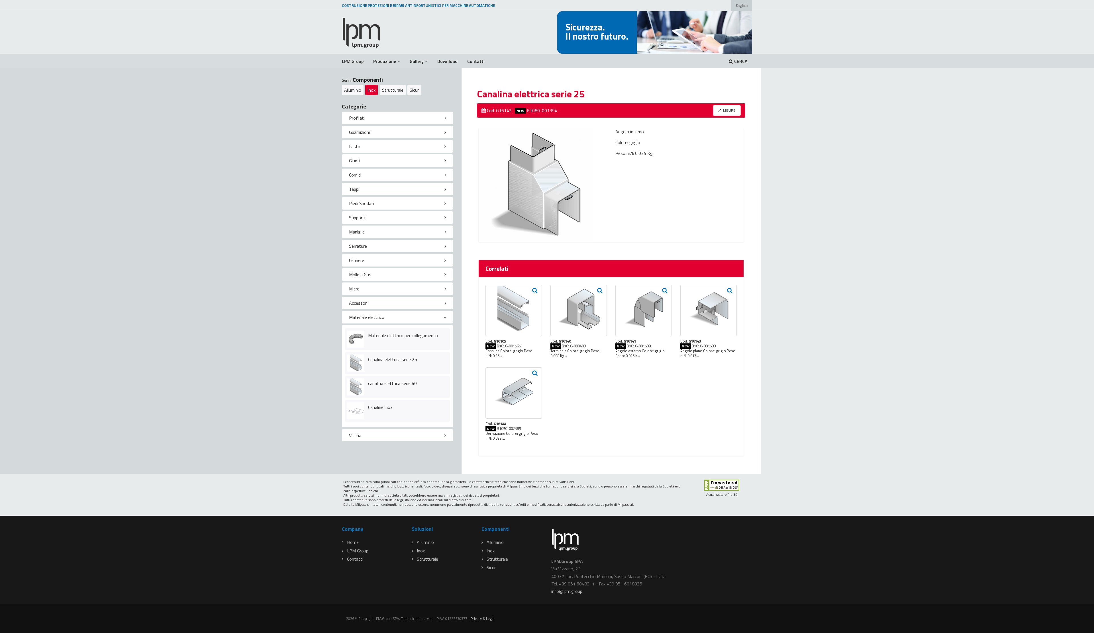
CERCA (740, 61)
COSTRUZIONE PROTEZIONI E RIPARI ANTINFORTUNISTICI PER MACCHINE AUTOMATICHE (418, 5)
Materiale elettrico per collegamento (403, 335)
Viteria (355, 435)
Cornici (355, 174)
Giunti (354, 160)
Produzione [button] (384, 61)
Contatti (476, 61)
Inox (371, 90)
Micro (354, 288)
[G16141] (643, 310)
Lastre (355, 146)
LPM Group (353, 61)
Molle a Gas (360, 274)
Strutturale (392, 90)
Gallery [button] (417, 61)
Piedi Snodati (361, 203)
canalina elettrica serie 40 (392, 383)
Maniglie (357, 231)
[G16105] (513, 310)
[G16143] (708, 310)
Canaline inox (380, 407)
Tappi (354, 189)
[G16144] (513, 393)
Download (447, 61)
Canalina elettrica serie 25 (392, 359)
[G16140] (578, 310)
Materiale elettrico (366, 317)
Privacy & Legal (482, 618)
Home (353, 542)
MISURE (728, 110)
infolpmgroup (566, 591)
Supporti (357, 217)
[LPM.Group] (362, 32)
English (742, 5)
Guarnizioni (359, 132)
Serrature (358, 246)
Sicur (414, 90)
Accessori (358, 303)
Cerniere (356, 260)
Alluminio (352, 90)
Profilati (357, 117)
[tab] (397, 118)
